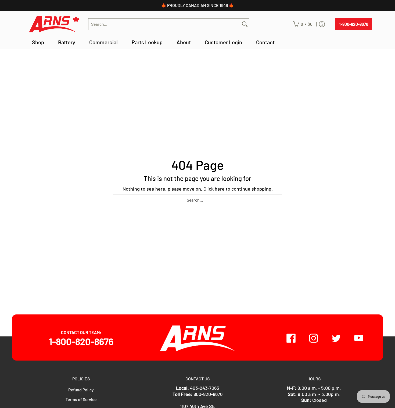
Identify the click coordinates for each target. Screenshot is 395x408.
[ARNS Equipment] (55, 24)
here (220, 189)
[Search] (244, 24)
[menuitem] (303, 24)
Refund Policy (81, 389)
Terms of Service (81, 399)
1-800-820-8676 (353, 24)
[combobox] (164, 24)
